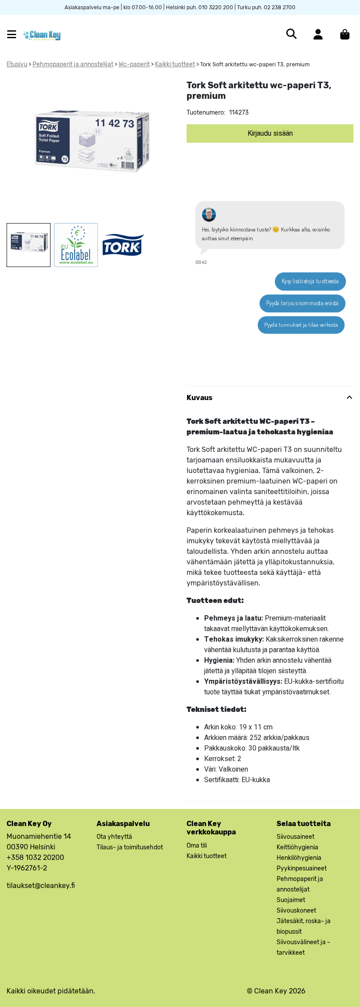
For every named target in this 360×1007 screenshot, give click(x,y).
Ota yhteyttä (114, 837)
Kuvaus (199, 397)
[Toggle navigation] (15, 34)
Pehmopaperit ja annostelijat (72, 64)
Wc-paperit (134, 64)
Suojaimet (291, 900)
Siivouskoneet (296, 910)
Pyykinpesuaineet (302, 868)
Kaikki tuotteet (175, 64)
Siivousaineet (295, 837)
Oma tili (197, 845)
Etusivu (17, 64)
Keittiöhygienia (297, 847)
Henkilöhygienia (299, 858)
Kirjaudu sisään (270, 133)
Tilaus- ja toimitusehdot (130, 847)
